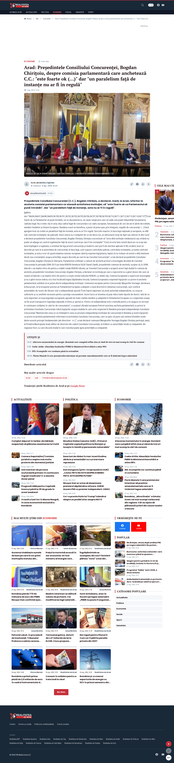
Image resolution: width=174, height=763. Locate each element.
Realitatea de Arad (103, 548)
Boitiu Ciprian (46, 182)
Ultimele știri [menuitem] (16, 12)
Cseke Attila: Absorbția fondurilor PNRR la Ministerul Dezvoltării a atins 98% (69, 346)
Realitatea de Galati (113, 739)
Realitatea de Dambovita (77, 739)
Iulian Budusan (70, 548)
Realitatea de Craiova (33, 743)
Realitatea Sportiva (30, 739)
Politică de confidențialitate (44, 724)
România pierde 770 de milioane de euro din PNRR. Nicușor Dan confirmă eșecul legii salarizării (27, 598)
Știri (37, 19)
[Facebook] (158, 5)
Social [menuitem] (68, 12)
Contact (12, 724)
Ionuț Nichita (105, 590)
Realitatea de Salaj (16, 743)
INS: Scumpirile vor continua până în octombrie (55, 351)
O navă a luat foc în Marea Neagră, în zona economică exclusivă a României (40, 502)
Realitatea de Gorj (109, 743)
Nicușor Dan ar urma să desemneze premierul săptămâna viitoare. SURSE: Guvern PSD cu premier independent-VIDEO (86, 486)
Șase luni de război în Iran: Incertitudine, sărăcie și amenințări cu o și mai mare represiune (85, 459)
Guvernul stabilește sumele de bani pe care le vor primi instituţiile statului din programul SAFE (26, 557)
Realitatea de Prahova (131, 739)
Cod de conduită (63, 724)
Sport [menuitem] (91, 12)
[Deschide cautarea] (142, 5)
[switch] (151, 5)
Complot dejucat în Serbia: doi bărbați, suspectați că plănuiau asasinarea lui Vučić (35, 443)
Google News (77, 385)
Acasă (29, 19)
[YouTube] (162, 5)
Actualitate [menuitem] (31, 12)
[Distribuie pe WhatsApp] (143, 184)
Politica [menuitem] (45, 12)
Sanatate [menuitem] (80, 12)
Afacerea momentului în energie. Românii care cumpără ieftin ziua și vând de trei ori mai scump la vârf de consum (88, 342)
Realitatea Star (45, 739)
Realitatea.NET (15, 739)
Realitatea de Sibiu (96, 739)
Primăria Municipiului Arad (55, 378)
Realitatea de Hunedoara (73, 743)
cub (36, 378)
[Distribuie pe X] (148, 184)
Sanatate (164, 232)
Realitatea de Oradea (92, 743)
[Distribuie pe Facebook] (137, 184)
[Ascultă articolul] (168, 744)
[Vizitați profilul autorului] (26, 184)
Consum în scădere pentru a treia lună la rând (61, 678)
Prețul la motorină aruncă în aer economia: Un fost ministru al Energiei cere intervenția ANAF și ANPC (61, 557)
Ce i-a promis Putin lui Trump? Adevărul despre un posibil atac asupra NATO (84, 498)
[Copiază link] (131, 184)
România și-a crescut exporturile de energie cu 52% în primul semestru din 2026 (94, 681)
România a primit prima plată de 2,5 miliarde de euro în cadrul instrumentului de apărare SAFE (27, 681)
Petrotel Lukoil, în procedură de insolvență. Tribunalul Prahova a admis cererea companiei (27, 640)
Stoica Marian (36, 548)
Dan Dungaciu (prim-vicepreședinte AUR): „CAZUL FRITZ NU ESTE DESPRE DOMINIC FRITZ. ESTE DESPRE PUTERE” (86, 472)
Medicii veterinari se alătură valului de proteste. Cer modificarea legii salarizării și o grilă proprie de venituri (61, 598)
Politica (158, 226)
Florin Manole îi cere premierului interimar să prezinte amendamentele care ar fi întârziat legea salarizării (85, 355)
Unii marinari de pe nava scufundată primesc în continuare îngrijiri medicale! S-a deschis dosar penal (40, 474)
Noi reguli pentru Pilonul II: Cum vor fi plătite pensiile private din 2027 (94, 638)
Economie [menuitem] (57, 12)
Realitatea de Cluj (59, 739)
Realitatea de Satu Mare (52, 743)
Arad (28, 378)
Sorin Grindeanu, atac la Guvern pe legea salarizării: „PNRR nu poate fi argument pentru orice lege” (95, 598)
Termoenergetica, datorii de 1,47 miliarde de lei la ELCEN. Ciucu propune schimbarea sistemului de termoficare (60, 641)
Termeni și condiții (24, 724)
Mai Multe (61, 692)
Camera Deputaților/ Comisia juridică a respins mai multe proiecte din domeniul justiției (37, 459)
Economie (47, 19)
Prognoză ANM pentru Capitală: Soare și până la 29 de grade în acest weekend (38, 489)
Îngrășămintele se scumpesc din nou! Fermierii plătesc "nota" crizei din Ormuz (95, 557)
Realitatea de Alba (148, 739)
